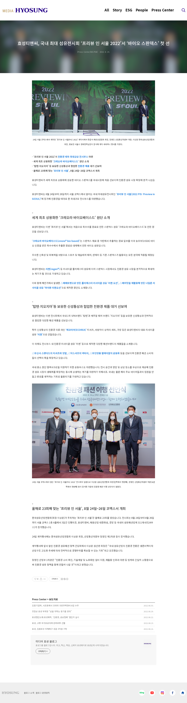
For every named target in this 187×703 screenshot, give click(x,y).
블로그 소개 (29, 692)
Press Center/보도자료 (87, 51)
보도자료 (53, 599)
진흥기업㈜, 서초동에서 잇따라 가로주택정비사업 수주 (55, 605)
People (142, 9)
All (107, 9)
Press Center (162, 9)
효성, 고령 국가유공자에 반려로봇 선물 (48, 623)
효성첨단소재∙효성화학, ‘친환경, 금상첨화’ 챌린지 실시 (55, 617)
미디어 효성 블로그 (46, 641)
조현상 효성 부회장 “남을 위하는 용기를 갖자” (52, 611)
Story (117, 9)
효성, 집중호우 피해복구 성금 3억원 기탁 (49, 628)
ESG (128, 9)
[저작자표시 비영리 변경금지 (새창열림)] (64, 579)
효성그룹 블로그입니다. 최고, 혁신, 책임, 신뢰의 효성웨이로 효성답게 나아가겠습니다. (72, 645)
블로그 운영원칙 (43, 692)
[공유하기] (41, 579)
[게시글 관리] (44, 579)
